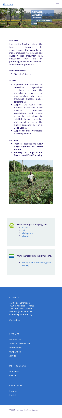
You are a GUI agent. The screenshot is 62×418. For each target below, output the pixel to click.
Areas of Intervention (19, 343)
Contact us (14, 320)
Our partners (15, 351)
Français (13, 391)
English (12, 395)
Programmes (15, 347)
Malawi (25, 236)
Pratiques (14, 371)
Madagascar (28, 233)
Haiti (24, 230)
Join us (12, 355)
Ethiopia (26, 227)
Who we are (15, 339)
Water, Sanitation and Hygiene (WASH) (36, 264)
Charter (12, 375)
